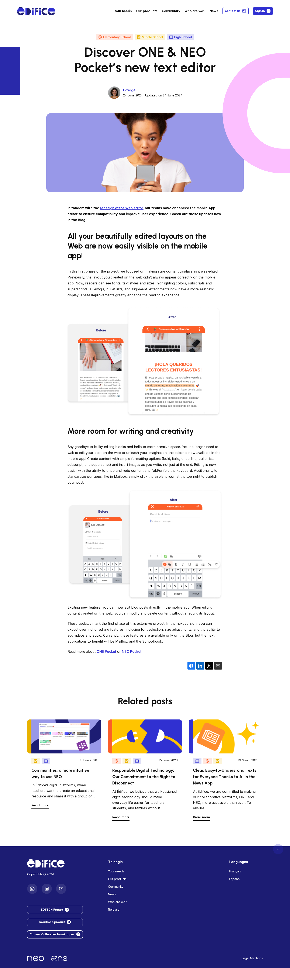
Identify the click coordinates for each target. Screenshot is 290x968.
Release (114, 909)
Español (234, 879)
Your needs (123, 11)
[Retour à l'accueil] (64, 863)
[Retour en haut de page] (278, 849)
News (214, 11)
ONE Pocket (106, 651)
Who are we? (117, 902)
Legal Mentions (252, 958)
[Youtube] (61, 889)
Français (235, 871)
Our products (117, 879)
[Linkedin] (47, 889)
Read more (40, 805)
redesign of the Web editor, (122, 208)
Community (171, 11)
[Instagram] (32, 889)
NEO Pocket (131, 651)
